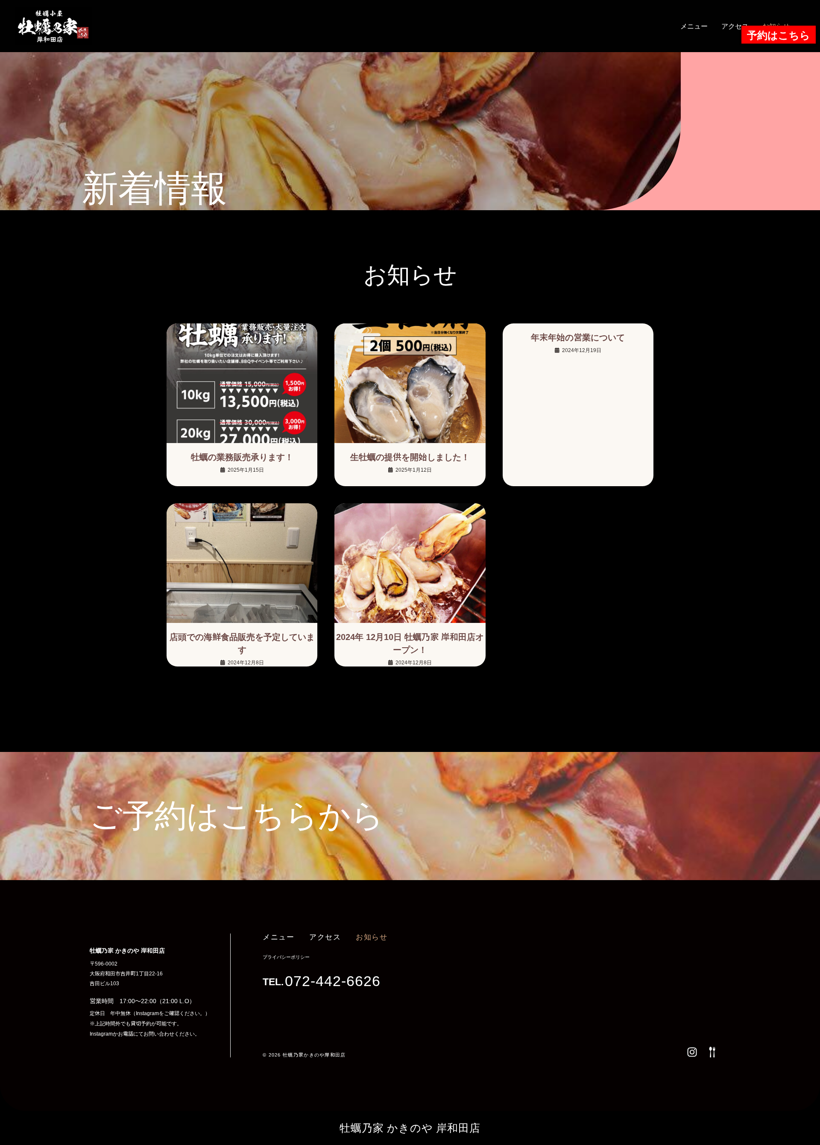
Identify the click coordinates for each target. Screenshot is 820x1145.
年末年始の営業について (578, 337)
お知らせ (371, 937)
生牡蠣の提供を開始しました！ (410, 457)
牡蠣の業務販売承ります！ (242, 457)
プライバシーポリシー (286, 957)
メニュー (694, 26)
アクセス (735, 26)
